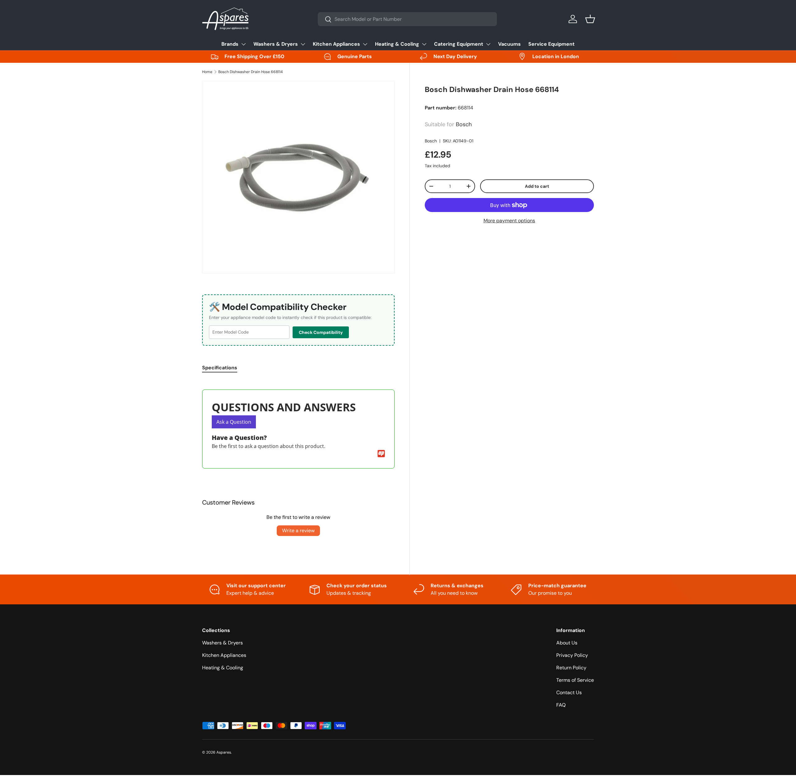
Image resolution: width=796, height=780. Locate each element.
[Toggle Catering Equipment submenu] (488, 44)
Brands (229, 44)
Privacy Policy (572, 655)
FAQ (561, 705)
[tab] (219, 368)
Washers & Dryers (275, 44)
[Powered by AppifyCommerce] (381, 453)
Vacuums (509, 44)
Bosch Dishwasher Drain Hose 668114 (250, 71)
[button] (590, 19)
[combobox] (407, 19)
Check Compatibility (321, 332)
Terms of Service (575, 680)
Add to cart (537, 186)
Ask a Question (233, 421)
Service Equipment (551, 44)
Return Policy (571, 667)
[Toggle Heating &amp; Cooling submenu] (424, 44)
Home (207, 71)
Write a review (298, 530)
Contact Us (569, 692)
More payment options (509, 220)
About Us (566, 642)
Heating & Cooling (397, 44)
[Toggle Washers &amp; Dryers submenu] (303, 44)
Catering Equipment (458, 44)
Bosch (431, 141)
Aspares (223, 752)
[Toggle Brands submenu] (243, 44)
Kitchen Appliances (336, 44)
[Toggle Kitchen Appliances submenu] (365, 44)
